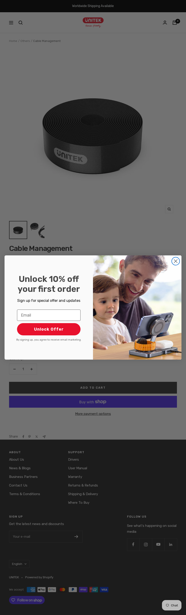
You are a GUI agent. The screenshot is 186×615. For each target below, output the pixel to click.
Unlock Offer (49, 329)
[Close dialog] (176, 261)
